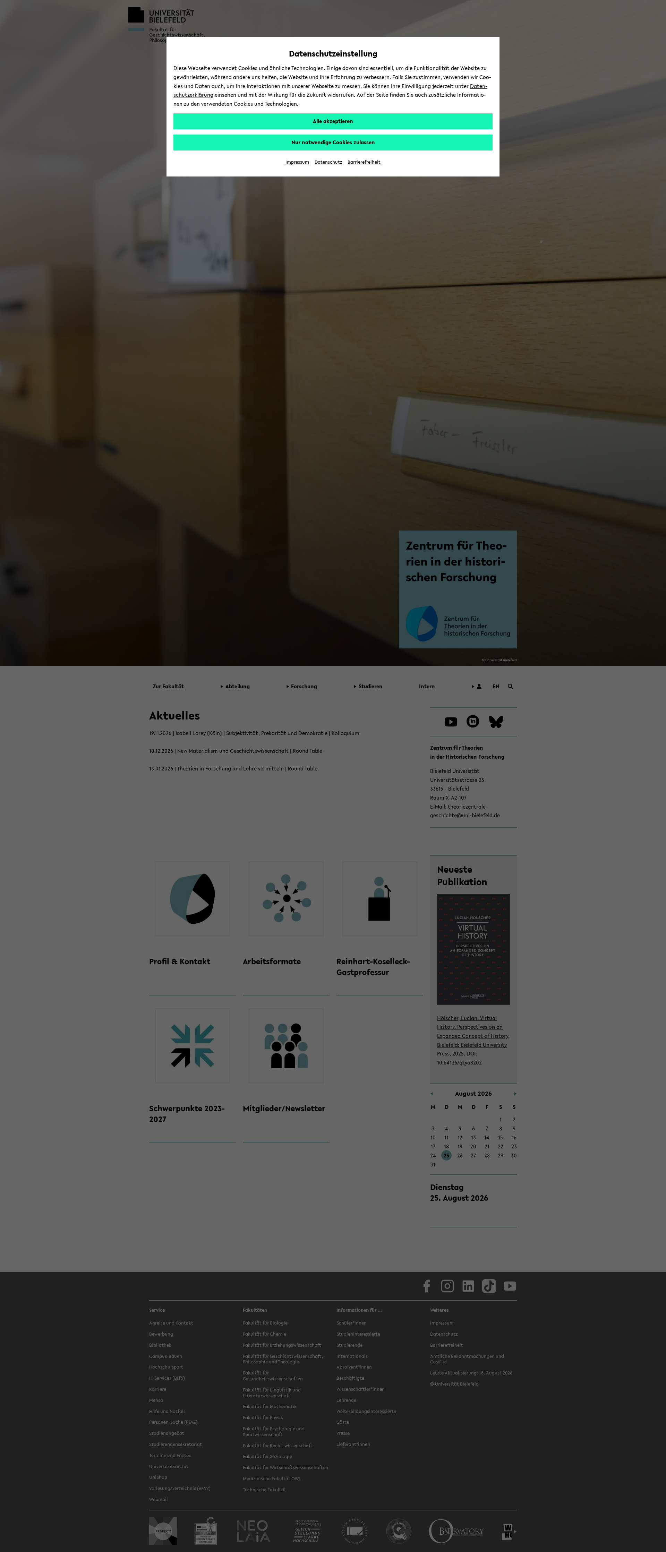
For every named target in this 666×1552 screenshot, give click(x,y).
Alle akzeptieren (333, 121)
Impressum (297, 162)
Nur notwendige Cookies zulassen (333, 142)
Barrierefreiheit (364, 162)
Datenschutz (328, 162)
